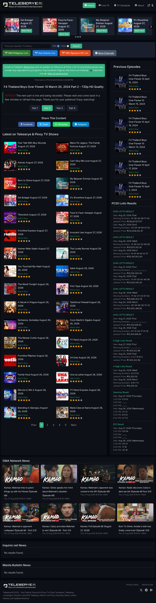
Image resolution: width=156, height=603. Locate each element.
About (141, 5)
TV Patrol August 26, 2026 (84, 339)
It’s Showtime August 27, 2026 (141, 23)
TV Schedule (123, 5)
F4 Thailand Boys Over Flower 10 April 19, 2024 (139, 122)
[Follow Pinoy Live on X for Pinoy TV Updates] (141, 590)
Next (73, 424)
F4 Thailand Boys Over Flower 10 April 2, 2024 (139, 186)
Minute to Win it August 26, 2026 (32, 392)
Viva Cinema (46, 53)
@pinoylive (29, 67)
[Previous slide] (5, 27)
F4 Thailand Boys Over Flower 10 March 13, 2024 (138, 143)
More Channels (106, 53)
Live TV (105, 5)
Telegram (82, 124)
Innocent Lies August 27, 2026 (86, 232)
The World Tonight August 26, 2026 (33, 286)
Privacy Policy (132, 584)
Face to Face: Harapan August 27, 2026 (86, 214)
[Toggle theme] (153, 5)
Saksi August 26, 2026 (82, 268)
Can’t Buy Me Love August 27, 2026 (85, 163)
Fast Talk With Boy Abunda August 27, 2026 (32, 145)
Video (63, 46)
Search (76, 46)
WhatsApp (63, 124)
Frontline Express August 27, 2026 (33, 232)
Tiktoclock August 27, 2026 (32, 214)
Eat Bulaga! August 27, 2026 (27, 23)
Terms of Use (147, 584)
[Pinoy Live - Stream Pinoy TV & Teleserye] (22, 7)
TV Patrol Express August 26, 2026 (85, 392)
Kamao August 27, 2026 (30, 162)
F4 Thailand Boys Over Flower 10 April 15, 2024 (139, 79)
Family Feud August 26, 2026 (33, 374)
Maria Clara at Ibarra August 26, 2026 (86, 409)
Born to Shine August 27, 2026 (34, 180)
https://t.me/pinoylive (57, 73)
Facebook (27, 124)
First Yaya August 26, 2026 (84, 286)
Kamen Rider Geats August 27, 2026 (33, 250)
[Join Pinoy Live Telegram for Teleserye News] (146, 590)
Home (91, 5)
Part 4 (72, 108)
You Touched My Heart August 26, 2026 (34, 268)
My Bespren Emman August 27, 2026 (104, 23)
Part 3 (60, 108)
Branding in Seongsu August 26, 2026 (33, 409)
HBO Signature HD (76, 53)
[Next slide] (151, 27)
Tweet (45, 124)
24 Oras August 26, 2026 (83, 357)
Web (55, 46)
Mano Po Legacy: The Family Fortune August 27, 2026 (85, 145)
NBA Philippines (18, 53)
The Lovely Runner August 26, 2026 (85, 250)
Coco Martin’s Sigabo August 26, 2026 (85, 322)
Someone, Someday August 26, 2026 (34, 322)
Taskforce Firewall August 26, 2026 (85, 304)
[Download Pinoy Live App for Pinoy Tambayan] (151, 590)
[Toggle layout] (148, 5)
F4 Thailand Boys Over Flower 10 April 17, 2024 (139, 165)
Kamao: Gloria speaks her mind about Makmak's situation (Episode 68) (57, 491)
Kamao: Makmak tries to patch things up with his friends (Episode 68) (20, 491)
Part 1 (35, 108)
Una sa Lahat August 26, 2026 (86, 374)
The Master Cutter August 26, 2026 (33, 340)
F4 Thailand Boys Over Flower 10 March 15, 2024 (138, 100)
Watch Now (26, 31)
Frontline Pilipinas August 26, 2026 (33, 357)
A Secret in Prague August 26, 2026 (33, 304)
